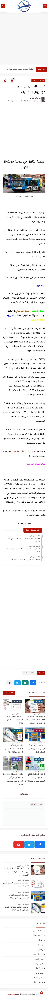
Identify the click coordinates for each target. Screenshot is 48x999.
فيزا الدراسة (38, 954)
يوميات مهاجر (12, 994)
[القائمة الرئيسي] (45, 6)
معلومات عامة (38, 81)
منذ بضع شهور (38, 714)
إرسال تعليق (36, 805)
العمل (40, 940)
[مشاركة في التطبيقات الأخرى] (9, 682)
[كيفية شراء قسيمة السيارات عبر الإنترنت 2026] (38, 884)
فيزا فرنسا (39, 963)
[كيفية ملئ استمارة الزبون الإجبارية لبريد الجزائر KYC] (38, 896)
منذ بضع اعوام (33, 536)
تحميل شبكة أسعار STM (23, 452)
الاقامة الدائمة (37, 935)
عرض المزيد (9, 693)
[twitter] (29, 844)
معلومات (39, 973)
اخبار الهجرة (38, 931)
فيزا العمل (39, 959)
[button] (33, 682)
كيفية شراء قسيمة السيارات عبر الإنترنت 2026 (14, 720)
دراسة (40, 945)
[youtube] (18, 844)
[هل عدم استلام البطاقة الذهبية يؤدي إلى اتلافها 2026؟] (38, 908)
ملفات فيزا (38, 982)
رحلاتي (40, 949)
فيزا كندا (39, 968)
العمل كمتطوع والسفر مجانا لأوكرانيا (25, 560)
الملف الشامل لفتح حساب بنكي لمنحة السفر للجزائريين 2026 (35, 777)
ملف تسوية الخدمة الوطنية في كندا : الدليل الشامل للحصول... (35, 720)
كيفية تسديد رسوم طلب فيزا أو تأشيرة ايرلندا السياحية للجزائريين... (20, 69)
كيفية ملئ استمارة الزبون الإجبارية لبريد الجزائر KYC (36, 748)
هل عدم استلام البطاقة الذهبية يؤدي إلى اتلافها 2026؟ (14, 748)
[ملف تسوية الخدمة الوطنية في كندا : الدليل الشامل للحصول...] (38, 870)
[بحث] (3, 6)
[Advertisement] (24, 39)
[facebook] (40, 844)
